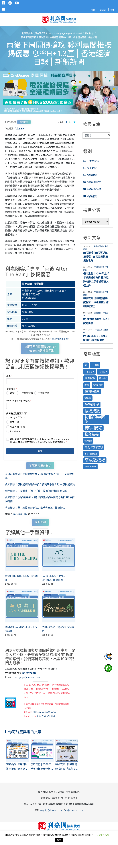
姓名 (9, 376)
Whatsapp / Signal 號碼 (18, 400)
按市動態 (24, 122)
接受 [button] (59, 840)
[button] (59, 92)
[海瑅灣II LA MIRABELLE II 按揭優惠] (22, 605)
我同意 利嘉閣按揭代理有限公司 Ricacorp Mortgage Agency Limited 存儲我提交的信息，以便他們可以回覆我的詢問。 (39, 440)
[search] (94, 135)
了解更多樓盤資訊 (40, 465)
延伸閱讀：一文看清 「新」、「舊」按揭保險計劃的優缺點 (36, 490)
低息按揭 (90, 378)
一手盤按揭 (93, 160)
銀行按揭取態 (94, 447)
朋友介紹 (14, 422)
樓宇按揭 (93, 427)
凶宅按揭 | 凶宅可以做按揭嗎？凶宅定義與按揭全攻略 (95, 256)
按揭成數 (92, 411)
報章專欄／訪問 (17, 426)
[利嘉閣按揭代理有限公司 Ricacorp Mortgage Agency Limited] (59, 19)
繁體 (93, 10)
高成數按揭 (19, 128)
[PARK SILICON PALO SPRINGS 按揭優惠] (58, 554)
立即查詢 (40, 522)
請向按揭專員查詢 (60, 339)
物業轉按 (88, 441)
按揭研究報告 (94, 189)
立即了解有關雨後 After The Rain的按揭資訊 (40, 348)
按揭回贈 (88, 398)
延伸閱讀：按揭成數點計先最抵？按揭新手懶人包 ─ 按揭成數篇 (40, 484)
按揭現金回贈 (95, 419)
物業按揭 (92, 434)
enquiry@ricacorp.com (51, 810)
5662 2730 (29, 673)
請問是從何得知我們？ (17, 413)
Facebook (15, 431)
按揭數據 (92, 175)
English (103, 10)
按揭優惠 (92, 391)
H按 (86, 365)
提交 (40, 451)
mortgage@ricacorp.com (27, 677)
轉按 (12, 393)
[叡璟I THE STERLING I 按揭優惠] (22, 554)
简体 (112, 10)
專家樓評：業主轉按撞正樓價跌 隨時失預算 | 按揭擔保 (35, 507)
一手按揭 (95, 365)
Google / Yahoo (17, 417)
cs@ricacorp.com (74, 810)
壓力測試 (103, 378)
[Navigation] (4, 9)
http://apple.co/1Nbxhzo (44, 712)
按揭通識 (92, 196)
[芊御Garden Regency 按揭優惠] (58, 605)
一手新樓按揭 (26, 393)
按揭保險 (98, 385)
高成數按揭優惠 (90, 467)
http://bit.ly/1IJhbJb (46, 716)
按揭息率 (92, 404)
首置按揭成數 (91, 453)
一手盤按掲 (89, 372)
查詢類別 (11, 389)
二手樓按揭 (43, 393)
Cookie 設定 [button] (103, 834)
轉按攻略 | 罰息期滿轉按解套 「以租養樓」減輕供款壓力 (95, 302)
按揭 (87, 385)
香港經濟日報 (20, 514)
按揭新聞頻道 (94, 182)
